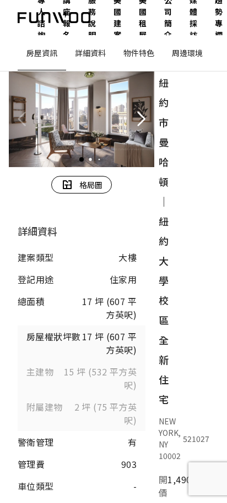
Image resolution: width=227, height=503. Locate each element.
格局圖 (90, 184)
